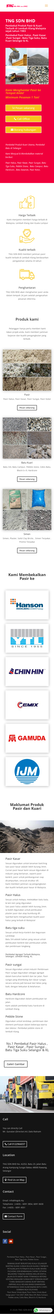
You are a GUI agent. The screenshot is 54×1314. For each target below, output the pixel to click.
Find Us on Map (16, 1179)
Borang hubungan (25, 129)
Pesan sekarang (25, 108)
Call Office (23, 119)
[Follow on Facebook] (5, 1241)
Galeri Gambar (16, 1064)
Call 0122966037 (16, 1144)
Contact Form (15, 1216)
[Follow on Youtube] (10, 1241)
